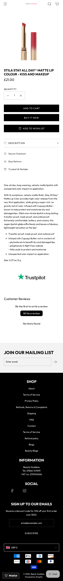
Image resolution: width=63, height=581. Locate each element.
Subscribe (31, 533)
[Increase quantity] (21, 96)
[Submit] (55, 362)
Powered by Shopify (33, 577)
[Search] (49, 4)
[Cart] (57, 4)
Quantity (10, 89)
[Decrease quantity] (8, 96)
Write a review (31, 313)
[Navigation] (5, 4)
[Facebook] (12, 491)
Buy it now (31, 117)
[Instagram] (24, 491)
